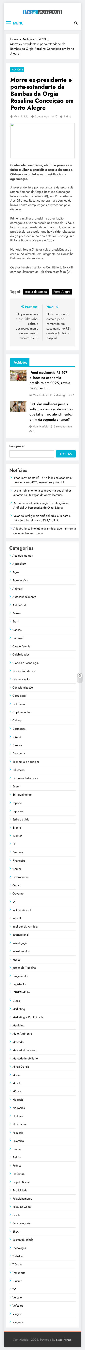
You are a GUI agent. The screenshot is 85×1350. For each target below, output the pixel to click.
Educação (18, 770)
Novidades (19, 1124)
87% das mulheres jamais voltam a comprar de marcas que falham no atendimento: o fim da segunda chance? (51, 411)
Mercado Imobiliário (25, 1058)
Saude (16, 1215)
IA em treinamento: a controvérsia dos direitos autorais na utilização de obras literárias (42, 492)
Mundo (16, 1083)
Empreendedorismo (25, 778)
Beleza (16, 613)
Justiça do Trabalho (24, 968)
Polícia (16, 1149)
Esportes (17, 811)
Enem (16, 786)
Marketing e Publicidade (27, 1017)
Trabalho (17, 1256)
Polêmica (18, 1141)
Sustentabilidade (22, 1240)
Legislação (19, 984)
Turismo (17, 1281)
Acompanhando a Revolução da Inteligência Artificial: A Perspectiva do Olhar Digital (40, 505)
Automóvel (19, 605)
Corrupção (19, 696)
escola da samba (36, 291)
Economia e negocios (25, 762)
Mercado (18, 1042)
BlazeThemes (63, 1340)
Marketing (18, 1009)
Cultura (16, 720)
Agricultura (19, 564)
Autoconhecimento (24, 597)
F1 (13, 844)
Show (15, 1231)
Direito (16, 737)
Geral (15, 885)
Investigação (20, 943)
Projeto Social (20, 1182)
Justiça (16, 959)
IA (13, 902)
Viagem (17, 1314)
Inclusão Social (21, 910)
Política (16, 1165)
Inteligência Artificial (25, 926)
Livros (16, 1001)
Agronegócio (20, 580)
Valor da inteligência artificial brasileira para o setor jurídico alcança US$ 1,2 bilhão (42, 518)
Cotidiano (18, 704)
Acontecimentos (22, 555)
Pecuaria (17, 1133)
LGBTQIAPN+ (21, 992)
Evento (16, 827)
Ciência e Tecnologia (25, 663)
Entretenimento (22, 794)
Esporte (17, 803)
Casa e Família (21, 646)
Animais (17, 588)
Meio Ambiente (22, 1033)
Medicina (18, 1025)
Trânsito (17, 1264)
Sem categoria (21, 1223)
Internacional (20, 935)
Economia (18, 753)
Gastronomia (20, 877)
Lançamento (19, 976)
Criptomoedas (21, 712)
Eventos (17, 836)
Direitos (17, 745)
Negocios (18, 1108)
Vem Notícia (21, 116)
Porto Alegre (61, 291)
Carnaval (17, 638)
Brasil (15, 621)
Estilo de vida (20, 819)
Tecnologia (19, 1248)
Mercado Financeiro (24, 1050)
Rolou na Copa (21, 1207)
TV (14, 1289)
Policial (16, 1157)
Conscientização (22, 687)
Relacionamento (22, 1198)
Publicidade (19, 1190)
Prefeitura (18, 1174)
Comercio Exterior (23, 671)
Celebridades (20, 654)
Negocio (18, 1099)
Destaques (19, 729)
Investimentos (21, 951)
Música (16, 1091)
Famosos (17, 852)
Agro (15, 572)
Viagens (17, 1322)
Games (16, 869)
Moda (16, 1075)
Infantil (16, 918)
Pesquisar (17, 446)
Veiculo (17, 1297)
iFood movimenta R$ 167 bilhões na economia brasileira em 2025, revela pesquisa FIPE (49, 380)
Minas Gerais (20, 1066)
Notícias (17, 69)
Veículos (17, 1305)
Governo (18, 893)
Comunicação (20, 679)
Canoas (17, 630)
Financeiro (19, 860)
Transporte (19, 1273)
